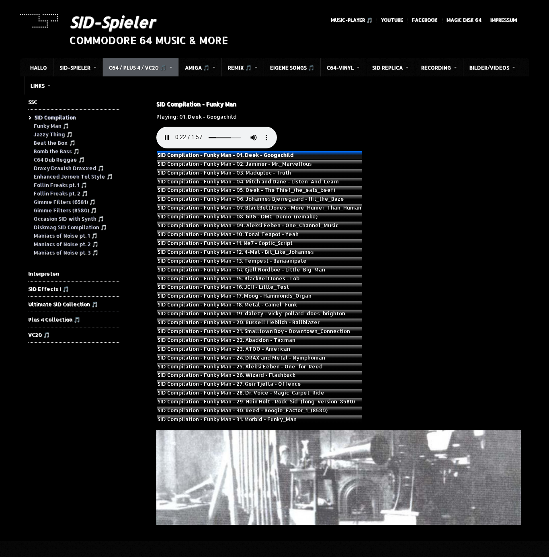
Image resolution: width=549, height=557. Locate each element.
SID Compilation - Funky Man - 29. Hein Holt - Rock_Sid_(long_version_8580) (256, 401)
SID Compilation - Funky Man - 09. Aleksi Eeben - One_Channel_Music (248, 225)
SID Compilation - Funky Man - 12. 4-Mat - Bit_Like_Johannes (236, 252)
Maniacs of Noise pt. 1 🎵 (65, 235)
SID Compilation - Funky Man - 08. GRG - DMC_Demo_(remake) (238, 216)
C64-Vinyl (340, 67)
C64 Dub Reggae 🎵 (58, 159)
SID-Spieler (112, 21)
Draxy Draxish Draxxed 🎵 (68, 167)
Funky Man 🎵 (51, 125)
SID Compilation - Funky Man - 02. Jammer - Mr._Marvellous (235, 163)
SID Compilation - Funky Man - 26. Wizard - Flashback (226, 375)
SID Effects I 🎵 (48, 289)
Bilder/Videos (489, 67)
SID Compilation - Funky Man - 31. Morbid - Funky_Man (227, 419)
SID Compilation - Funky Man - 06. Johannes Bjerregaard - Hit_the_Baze (251, 198)
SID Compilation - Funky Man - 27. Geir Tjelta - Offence (229, 383)
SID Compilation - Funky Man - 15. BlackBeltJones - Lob (228, 278)
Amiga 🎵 (197, 67)
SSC (32, 102)
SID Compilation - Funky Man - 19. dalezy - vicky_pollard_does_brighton (251, 313)
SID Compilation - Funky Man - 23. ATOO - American (224, 348)
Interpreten (43, 273)
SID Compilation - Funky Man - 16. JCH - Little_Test (223, 287)
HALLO (38, 67)
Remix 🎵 (240, 67)
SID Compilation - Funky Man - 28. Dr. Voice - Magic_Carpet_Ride (241, 392)
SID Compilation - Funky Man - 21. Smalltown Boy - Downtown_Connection (254, 331)
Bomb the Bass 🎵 (56, 151)
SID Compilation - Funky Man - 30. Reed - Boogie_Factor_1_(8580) (243, 410)
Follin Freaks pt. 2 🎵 (60, 193)
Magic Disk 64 (464, 20)
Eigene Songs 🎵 (292, 67)
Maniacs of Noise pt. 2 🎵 (65, 243)
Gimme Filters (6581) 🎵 (64, 201)
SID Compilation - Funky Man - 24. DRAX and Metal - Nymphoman (241, 357)
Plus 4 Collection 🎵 (54, 319)
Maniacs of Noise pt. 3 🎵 (65, 252)
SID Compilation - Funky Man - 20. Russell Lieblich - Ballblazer (239, 322)
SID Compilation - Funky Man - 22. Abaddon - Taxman (226, 340)
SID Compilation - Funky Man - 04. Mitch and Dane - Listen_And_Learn (248, 181)
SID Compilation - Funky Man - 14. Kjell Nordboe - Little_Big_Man (241, 269)
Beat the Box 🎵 (54, 142)
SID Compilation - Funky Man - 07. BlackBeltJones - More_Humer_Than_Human (259, 207)
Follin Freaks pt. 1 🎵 (60, 184)
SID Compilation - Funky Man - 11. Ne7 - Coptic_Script (225, 243)
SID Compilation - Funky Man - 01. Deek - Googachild (226, 155)
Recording (436, 67)
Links (38, 85)
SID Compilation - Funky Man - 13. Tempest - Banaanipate (232, 260)
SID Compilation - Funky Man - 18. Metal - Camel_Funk (227, 304)
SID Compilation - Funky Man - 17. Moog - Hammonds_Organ (234, 295)
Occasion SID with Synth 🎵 (68, 218)
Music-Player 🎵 (351, 20)
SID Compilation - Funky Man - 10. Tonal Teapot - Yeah (228, 234)
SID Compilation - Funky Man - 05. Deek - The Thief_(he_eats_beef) (246, 190)
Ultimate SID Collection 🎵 (63, 304)
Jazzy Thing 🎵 (52, 134)
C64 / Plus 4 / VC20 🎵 (137, 67)
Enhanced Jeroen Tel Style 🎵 (73, 176)
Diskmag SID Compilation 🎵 (70, 227)
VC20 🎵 (38, 334)
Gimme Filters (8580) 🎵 (64, 210)
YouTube (392, 20)
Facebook (425, 20)
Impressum (503, 20)
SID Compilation (55, 117)
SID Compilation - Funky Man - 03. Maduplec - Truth (224, 172)
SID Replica (387, 67)
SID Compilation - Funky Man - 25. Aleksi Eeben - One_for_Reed (240, 366)
